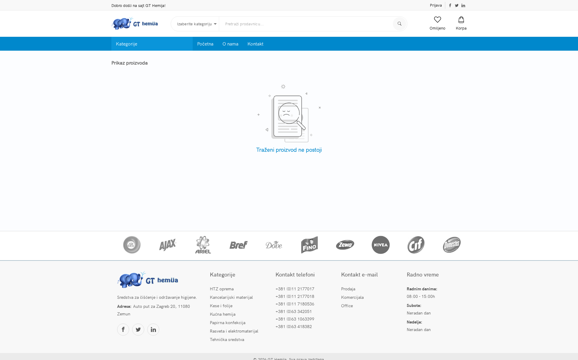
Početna (205, 43)
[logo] (138, 24)
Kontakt (255, 43)
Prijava (436, 5)
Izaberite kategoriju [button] (194, 24)
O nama (230, 43)
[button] (437, 23)
